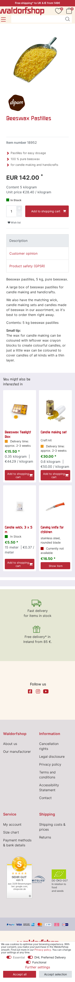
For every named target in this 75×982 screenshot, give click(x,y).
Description (18, 241)
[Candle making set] (55, 411)
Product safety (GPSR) (27, 266)
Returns (45, 837)
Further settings (37, 967)
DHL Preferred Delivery (50, 957)
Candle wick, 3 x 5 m (18, 529)
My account (12, 824)
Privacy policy (50, 764)
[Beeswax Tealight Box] (19, 411)
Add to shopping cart (45, 211)
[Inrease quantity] (19, 208)
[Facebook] (30, 691)
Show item (55, 566)
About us (10, 744)
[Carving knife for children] (55, 506)
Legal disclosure (52, 756)
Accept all (19, 974)
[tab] (37, 240)
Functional (39, 962)
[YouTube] (46, 691)
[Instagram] (38, 691)
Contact (45, 798)
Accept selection (55, 974)
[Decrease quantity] (19, 214)
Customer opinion (23, 253)
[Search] (67, 19)
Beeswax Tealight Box (18, 434)
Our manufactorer (17, 751)
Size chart (11, 832)
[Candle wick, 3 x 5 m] (19, 506)
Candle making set (54, 432)
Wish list (15, 222)
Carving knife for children (52, 529)
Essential (19, 957)
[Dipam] (16, 102)
